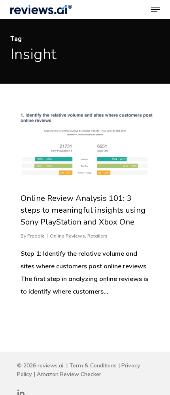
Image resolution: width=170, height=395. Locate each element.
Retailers (97, 236)
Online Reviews (67, 236)
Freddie (36, 236)
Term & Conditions (93, 365)
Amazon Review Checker (69, 374)
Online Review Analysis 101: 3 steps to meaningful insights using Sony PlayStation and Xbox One (83, 210)
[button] (155, 9)
